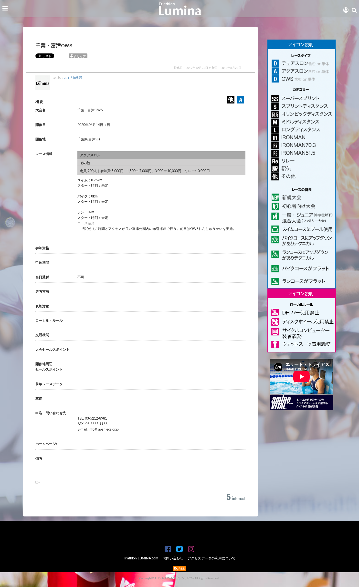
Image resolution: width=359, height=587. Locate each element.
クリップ (80, 56)
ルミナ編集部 (73, 77)
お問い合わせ (173, 558)
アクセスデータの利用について (211, 558)
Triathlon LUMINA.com (141, 558)
